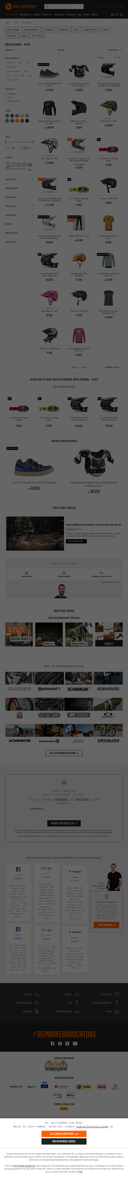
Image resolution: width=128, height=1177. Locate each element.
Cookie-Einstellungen (92, 1126)
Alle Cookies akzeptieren (62, 1134)
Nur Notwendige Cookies (64, 1141)
